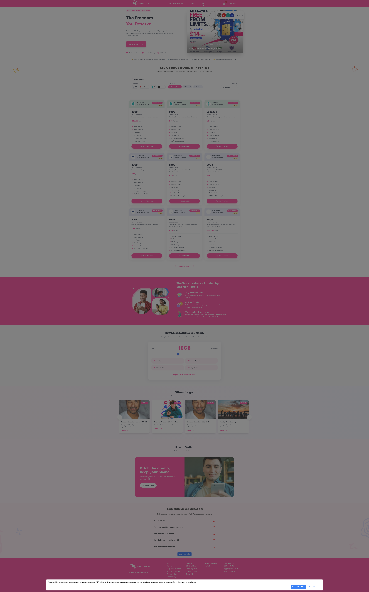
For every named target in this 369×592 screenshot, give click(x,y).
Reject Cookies (314, 587)
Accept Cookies (298, 587)
